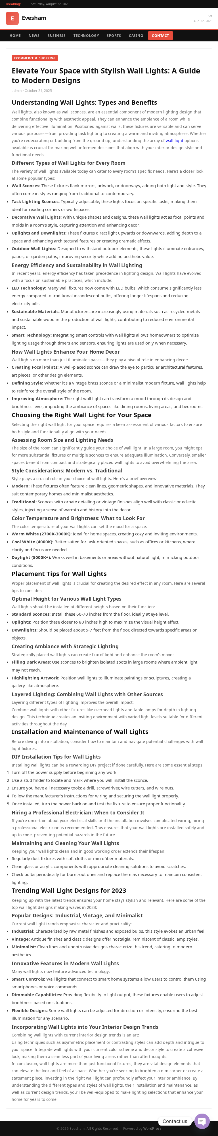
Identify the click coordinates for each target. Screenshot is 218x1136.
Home (15, 35)
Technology (86, 35)
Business (56, 35)
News (34, 35)
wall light (174, 140)
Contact (160, 35)
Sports (114, 35)
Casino (136, 35)
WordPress (152, 1128)
